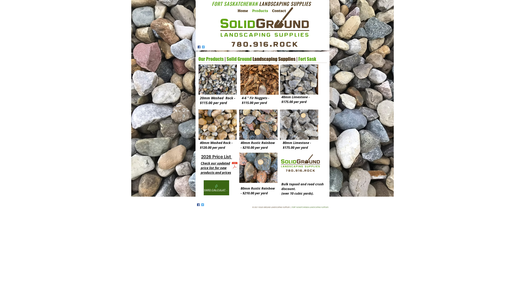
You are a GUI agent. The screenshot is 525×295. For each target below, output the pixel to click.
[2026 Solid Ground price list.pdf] (234, 166)
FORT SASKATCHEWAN (261, 3)
